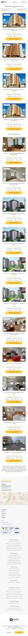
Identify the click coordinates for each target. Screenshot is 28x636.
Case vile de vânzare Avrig (14, 558)
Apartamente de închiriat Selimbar (14, 592)
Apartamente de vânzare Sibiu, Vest (14, 550)
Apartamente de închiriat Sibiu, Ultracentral (14, 598)
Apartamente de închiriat (14, 587)
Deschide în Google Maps (7, 489)
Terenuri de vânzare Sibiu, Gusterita (14, 575)
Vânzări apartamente (14, 539)
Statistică (15, 628)
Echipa (3, 515)
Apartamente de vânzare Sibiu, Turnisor (14, 543)
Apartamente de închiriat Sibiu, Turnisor (14, 596)
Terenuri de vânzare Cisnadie (14, 570)
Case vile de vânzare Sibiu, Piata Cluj (14, 562)
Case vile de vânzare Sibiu (14, 555)
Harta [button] (23, 25)
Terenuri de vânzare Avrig (14, 572)
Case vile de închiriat (14, 601)
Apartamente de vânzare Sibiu (14, 541)
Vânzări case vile (14, 553)
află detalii (16, 626)
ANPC (3, 520)
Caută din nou (6, 9)
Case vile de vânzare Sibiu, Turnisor (14, 556)
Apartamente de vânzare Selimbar (14, 545)
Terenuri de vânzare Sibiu (14, 568)
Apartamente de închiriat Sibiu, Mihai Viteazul (14, 594)
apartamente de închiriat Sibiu (20, 470)
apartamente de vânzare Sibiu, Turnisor (15, 471)
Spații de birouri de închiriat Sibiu (14, 608)
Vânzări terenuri (14, 567)
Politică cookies (5, 522)
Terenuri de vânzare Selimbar (14, 573)
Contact (3, 517)
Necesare (8, 628)
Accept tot (19, 632)
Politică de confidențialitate (7, 524)
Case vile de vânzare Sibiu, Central (14, 563)
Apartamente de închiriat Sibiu (14, 589)
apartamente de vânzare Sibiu (8, 468)
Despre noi (4, 513)
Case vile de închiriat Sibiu (14, 603)
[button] (25, 9)
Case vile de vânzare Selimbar (14, 560)
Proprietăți (4, 509)
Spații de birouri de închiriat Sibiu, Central (14, 609)
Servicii (3, 511)
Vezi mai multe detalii (14, 38)
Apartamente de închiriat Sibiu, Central (14, 591)
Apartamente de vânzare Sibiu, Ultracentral (14, 548)
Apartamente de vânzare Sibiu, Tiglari (14, 546)
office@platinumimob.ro (7, 485)
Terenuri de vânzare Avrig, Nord (14, 577)
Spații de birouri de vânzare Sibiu (14, 582)
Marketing (21, 628)
